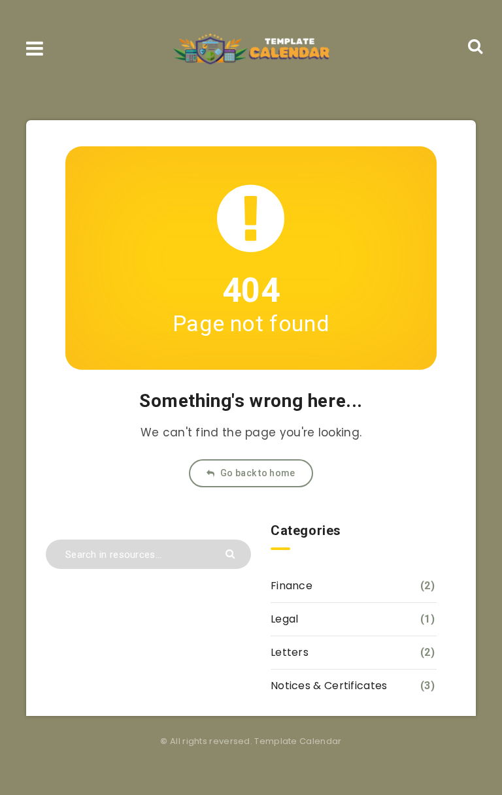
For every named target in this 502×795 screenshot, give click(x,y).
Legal (285, 618)
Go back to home (256, 473)
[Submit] (232, 553)
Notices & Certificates (329, 685)
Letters (290, 652)
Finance (291, 585)
